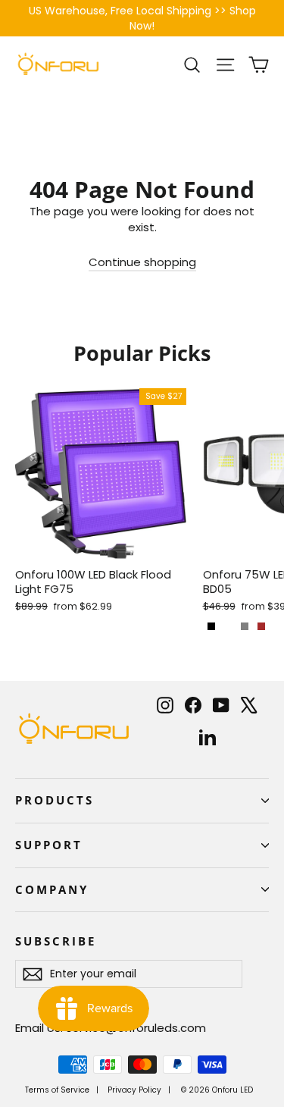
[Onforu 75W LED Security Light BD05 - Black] (211, 626)
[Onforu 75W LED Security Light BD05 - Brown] (261, 626)
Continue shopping (142, 262)
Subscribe (55, 941)
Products (54, 800)
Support (49, 844)
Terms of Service (57, 1090)
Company (52, 889)
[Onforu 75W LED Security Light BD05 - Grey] (244, 626)
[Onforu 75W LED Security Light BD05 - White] (228, 626)
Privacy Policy (134, 1090)
